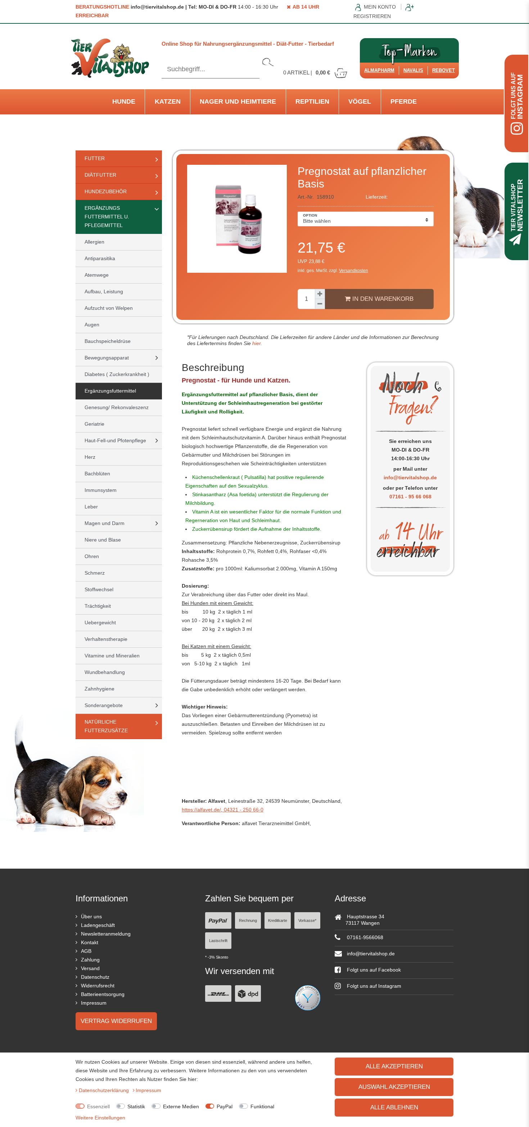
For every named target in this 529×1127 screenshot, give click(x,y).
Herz (90, 457)
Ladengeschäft (98, 925)
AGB (86, 951)
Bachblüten (97, 473)
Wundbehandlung (105, 672)
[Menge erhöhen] (320, 294)
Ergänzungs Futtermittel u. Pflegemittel (107, 216)
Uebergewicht (100, 622)
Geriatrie (94, 424)
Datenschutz (95, 977)
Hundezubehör (106, 191)
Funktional (262, 1106)
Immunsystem (101, 490)
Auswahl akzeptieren (394, 1086)
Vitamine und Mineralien (112, 655)
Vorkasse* (307, 920)
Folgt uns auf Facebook (373, 970)
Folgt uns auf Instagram (373, 986)
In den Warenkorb (382, 298)
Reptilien (312, 101)
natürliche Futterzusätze (106, 726)
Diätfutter (100, 175)
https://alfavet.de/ (201, 810)
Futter (95, 158)
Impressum (94, 1003)
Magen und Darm (105, 523)
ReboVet (443, 70)
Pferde (403, 101)
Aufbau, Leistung (104, 291)
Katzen (168, 101)
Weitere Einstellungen (100, 1118)
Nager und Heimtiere (238, 101)
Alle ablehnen (394, 1107)
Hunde (123, 101)
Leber (91, 507)
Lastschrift (218, 940)
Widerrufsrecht (97, 985)
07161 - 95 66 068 (410, 496)
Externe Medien (181, 1106)
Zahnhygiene (99, 689)
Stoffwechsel (99, 589)
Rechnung (248, 920)
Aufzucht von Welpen (109, 308)
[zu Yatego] (307, 997)
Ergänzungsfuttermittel (110, 391)
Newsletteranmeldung (106, 934)
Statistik (136, 1106)
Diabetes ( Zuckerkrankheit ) (117, 374)
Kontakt (89, 942)
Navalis (413, 70)
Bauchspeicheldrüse (108, 341)
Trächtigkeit (98, 606)
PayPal (224, 1106)
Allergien (94, 242)
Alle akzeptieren (394, 1066)
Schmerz (95, 573)
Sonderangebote (104, 705)
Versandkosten (353, 270)
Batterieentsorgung (103, 994)
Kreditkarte (277, 920)
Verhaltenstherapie (106, 639)
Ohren (92, 556)
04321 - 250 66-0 (242, 810)
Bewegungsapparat (107, 358)
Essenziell (98, 1106)
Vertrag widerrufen (116, 1021)
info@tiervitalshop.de (410, 477)
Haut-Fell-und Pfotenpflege (115, 440)
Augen (92, 324)
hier (256, 343)
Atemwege (97, 275)
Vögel (359, 101)
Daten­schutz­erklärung (104, 1090)
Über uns (91, 916)
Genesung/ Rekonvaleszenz (117, 407)
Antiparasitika (100, 258)
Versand (90, 968)
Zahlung (90, 960)
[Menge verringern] (320, 304)
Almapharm (379, 70)
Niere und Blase (103, 540)
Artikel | (306, 72)
